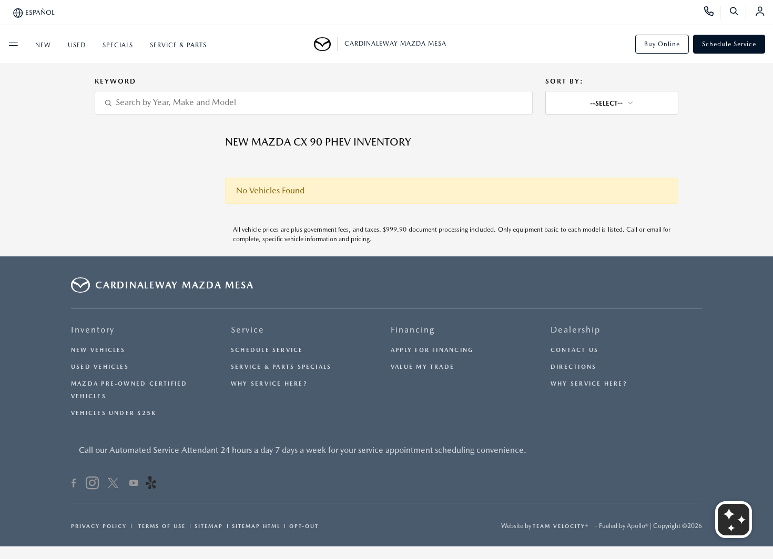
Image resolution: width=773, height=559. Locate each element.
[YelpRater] (151, 484)
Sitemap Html (256, 526)
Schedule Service (729, 44)
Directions (573, 367)
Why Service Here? (269, 383)
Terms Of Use (161, 526)
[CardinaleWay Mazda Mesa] (326, 44)
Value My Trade (422, 367)
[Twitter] (113, 484)
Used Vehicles (100, 367)
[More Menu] (13, 44)
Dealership (576, 330)
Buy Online (662, 44)
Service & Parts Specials (281, 367)
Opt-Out (304, 526)
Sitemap (209, 526)
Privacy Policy (99, 526)
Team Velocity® (561, 526)
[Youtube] (133, 484)
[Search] (737, 12)
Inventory (93, 330)
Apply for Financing (432, 350)
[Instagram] (92, 484)
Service (248, 330)
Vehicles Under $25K (113, 413)
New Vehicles (98, 350)
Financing (413, 330)
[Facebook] (73, 484)
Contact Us (574, 350)
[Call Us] (712, 12)
